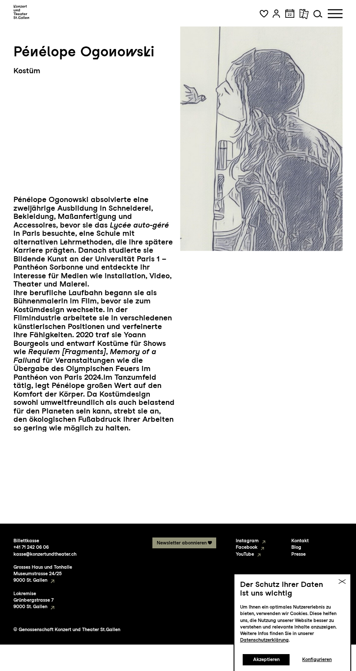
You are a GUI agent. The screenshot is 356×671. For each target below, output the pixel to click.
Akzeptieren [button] (266, 659)
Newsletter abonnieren (182, 543)
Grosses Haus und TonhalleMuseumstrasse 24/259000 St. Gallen (42, 573)
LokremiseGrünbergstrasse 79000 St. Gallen (33, 600)
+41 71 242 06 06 (31, 547)
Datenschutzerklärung (264, 640)
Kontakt (300, 541)
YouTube (245, 554)
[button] (264, 14)
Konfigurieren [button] (317, 659)
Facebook (246, 547)
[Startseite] (21, 12)
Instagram (247, 541)
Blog (296, 547)
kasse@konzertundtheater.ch (44, 554)
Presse (298, 554)
